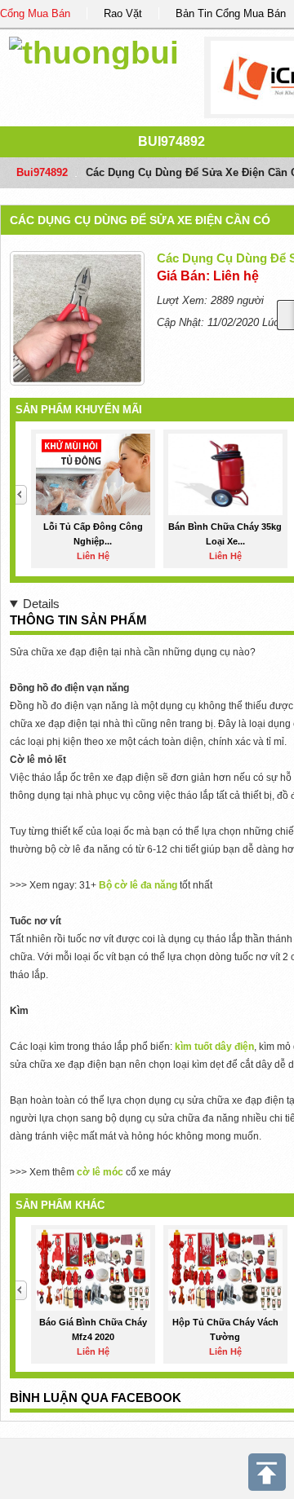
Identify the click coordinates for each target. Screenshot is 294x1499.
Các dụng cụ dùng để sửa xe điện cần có (140, 220)
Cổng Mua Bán (35, 13)
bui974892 (171, 141)
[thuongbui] (94, 50)
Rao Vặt (123, 13)
